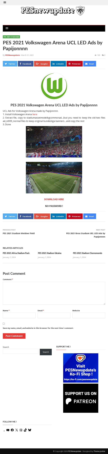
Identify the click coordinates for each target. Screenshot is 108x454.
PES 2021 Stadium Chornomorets (87, 253)
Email (41, 310)
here (34, 114)
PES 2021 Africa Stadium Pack (16, 253)
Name (6, 310)
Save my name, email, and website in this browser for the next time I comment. (38, 328)
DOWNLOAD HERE (54, 199)
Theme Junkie (99, 451)
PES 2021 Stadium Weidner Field (19, 233)
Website (76, 310)
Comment (8, 279)
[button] (5, 2)
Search (6, 347)
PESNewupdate (74, 451)
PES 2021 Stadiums (11, 37)
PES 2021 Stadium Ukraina (49, 253)
